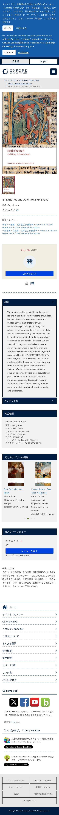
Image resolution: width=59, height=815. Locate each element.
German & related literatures (26, 80)
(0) (17, 210)
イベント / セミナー (12, 614)
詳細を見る (21, 28)
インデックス (11, 400)
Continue (9, 52)
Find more (23, 52)
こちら (13, 722)
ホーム (6, 80)
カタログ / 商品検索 (12, 628)
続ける (7, 28)
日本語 (15, 61)
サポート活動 (9, 665)
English (43, 61)
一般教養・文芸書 (10, 230)
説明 (6, 301)
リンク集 (7, 672)
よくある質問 (9, 643)
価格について (8, 568)
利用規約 (16, 794)
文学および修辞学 (25, 224)
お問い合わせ (9, 679)
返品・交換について (29, 800)
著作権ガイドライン (43, 787)
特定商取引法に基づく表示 (43, 794)
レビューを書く (29, 550)
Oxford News (9, 621)
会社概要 (7, 650)
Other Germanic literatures (20, 83)
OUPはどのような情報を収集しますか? (45, 780)
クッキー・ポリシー (16, 787)
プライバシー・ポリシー (16, 780)
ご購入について (29, 273)
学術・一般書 (8, 224)
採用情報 (7, 657)
